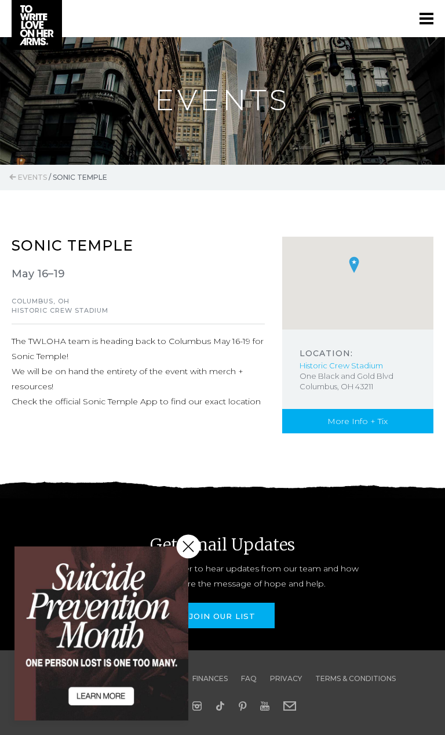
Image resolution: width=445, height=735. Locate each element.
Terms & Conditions (355, 678)
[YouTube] (264, 706)
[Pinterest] (242, 706)
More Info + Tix (357, 421)
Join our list (222, 616)
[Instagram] (197, 706)
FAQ (249, 678)
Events (31, 177)
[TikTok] (220, 706)
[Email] (289, 706)
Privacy (286, 678)
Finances (210, 678)
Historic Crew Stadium (341, 365)
